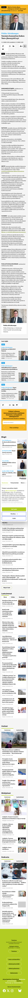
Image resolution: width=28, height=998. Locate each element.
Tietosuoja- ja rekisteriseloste (14, 983)
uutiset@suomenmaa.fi (14, 943)
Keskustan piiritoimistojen (16, 980)
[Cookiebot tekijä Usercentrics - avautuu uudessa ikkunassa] (19, 479)
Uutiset (3, 524)
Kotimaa (4, 7)
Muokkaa (13, 513)
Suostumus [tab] (5, 482)
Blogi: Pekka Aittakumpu (6, 14)
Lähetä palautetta (14, 968)
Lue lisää (20, 10)
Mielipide (4, 820)
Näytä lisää (6, 587)
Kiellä (14, 518)
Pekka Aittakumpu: (10, 33)
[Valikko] (2, 2)
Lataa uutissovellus (14, 959)
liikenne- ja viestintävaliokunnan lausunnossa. (13, 232)
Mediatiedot (14, 973)
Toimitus (14, 951)
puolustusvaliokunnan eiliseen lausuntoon (12, 171)
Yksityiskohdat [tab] (14, 482)
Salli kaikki (14, 509)
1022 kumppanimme (11, 490)
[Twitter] (8, 992)
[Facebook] (5, 991)
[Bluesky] (20, 992)
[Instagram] (12, 991)
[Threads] (23, 992)
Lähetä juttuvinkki (14, 964)
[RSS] (16, 991)
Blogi (3, 344)
